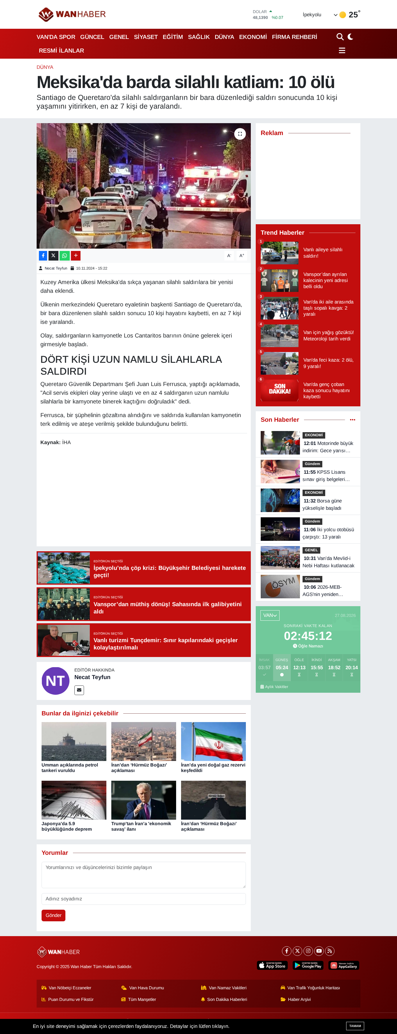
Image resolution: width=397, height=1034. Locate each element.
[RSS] (330, 951)
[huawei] (343, 965)
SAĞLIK (199, 37)
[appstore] (272, 965)
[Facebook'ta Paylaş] (43, 256)
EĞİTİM (173, 37)
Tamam (355, 1026)
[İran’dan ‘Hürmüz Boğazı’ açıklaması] (213, 800)
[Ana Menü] (341, 50)
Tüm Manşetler (142, 999)
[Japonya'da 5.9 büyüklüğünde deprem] (74, 800)
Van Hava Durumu (146, 987)
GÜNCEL (92, 37)
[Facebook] (287, 951)
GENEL (119, 37)
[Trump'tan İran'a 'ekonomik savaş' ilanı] (143, 800)
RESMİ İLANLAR (61, 50)
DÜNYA (224, 37)
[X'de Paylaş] (53, 256)
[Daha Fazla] (76, 256)
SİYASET (146, 37)
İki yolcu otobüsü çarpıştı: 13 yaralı (328, 533)
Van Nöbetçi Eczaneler (70, 987)
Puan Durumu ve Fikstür (71, 999)
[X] (297, 951)
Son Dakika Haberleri (227, 999)
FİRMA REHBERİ (294, 37)
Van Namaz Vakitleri (227, 987)
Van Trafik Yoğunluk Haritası (313, 987)
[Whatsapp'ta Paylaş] (65, 256)
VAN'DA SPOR (56, 37)
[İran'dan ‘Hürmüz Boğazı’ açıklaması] (143, 741)
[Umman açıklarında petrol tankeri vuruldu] (74, 741)
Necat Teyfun (56, 268)
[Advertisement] (146, 497)
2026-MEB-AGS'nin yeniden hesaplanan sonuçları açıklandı (326, 591)
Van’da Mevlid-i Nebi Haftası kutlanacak (329, 562)
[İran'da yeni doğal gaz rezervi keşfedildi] (213, 741)
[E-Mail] (79, 690)
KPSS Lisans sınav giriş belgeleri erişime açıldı (324, 476)
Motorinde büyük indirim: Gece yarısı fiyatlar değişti (328, 448)
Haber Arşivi (299, 999)
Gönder (54, 915)
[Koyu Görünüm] (349, 37)
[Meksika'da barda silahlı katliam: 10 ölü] (144, 186)
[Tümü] (352, 420)
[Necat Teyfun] (55, 680)
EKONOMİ (253, 37)
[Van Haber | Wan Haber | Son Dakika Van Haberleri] (73, 14)
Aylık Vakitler (276, 687)
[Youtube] (319, 951)
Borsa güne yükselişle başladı (322, 504)
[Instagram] (308, 951)
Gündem (312, 464)
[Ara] (341, 37)
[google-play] (308, 965)
